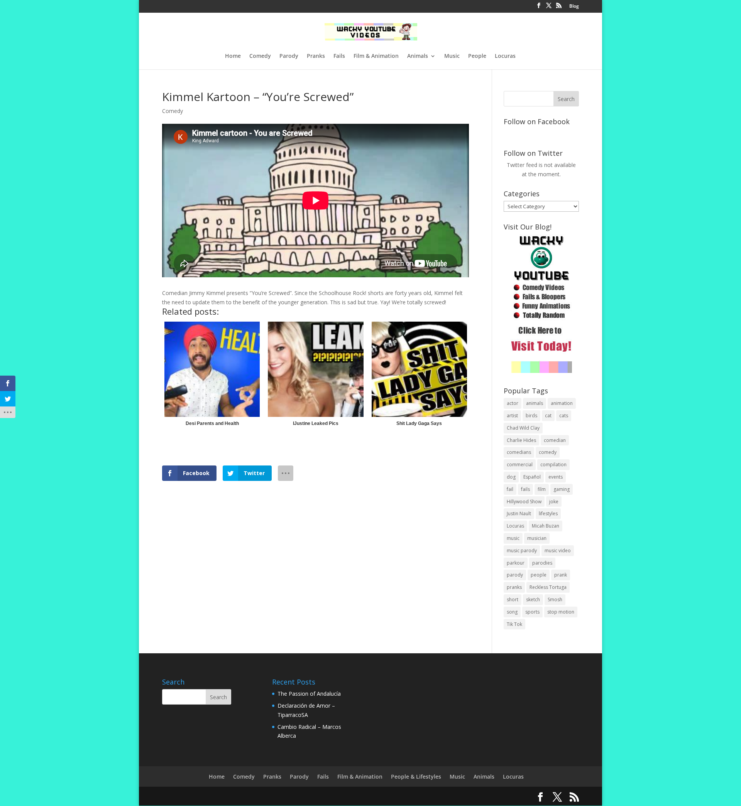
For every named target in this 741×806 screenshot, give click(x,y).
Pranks (316, 56)
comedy (548, 452)
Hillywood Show (524, 501)
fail (510, 489)
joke (553, 501)
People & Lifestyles (416, 776)
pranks (514, 587)
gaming (561, 489)
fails (525, 489)
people (538, 575)
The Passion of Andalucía (309, 693)
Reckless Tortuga (548, 587)
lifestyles (548, 513)
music (513, 538)
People (477, 56)
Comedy (260, 56)
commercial (520, 464)
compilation (553, 464)
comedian (555, 440)
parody (515, 575)
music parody (522, 550)
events (555, 477)
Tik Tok (514, 624)
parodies (542, 563)
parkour (515, 563)
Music (452, 56)
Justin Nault (519, 513)
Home (233, 56)
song (512, 612)
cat (548, 415)
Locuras (505, 56)
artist (512, 415)
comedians (519, 452)
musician (536, 538)
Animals (417, 56)
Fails (339, 56)
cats (563, 415)
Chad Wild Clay (523, 428)
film (542, 489)
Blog (574, 6)
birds (531, 415)
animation (562, 403)
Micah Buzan (545, 526)
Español (532, 477)
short (512, 599)
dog (511, 477)
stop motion (560, 612)
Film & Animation (376, 56)
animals (534, 403)
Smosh (555, 599)
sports (532, 612)
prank (560, 575)
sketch (533, 599)
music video (558, 550)
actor (512, 403)
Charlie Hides (521, 440)
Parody (288, 56)
